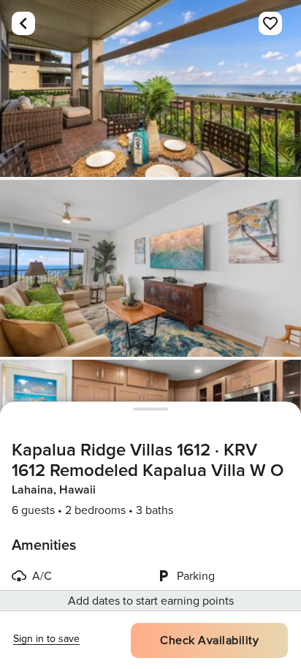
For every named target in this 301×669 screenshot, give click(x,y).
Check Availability (209, 640)
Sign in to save (46, 638)
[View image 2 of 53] (150, 268)
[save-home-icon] (270, 23)
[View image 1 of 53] (150, 88)
